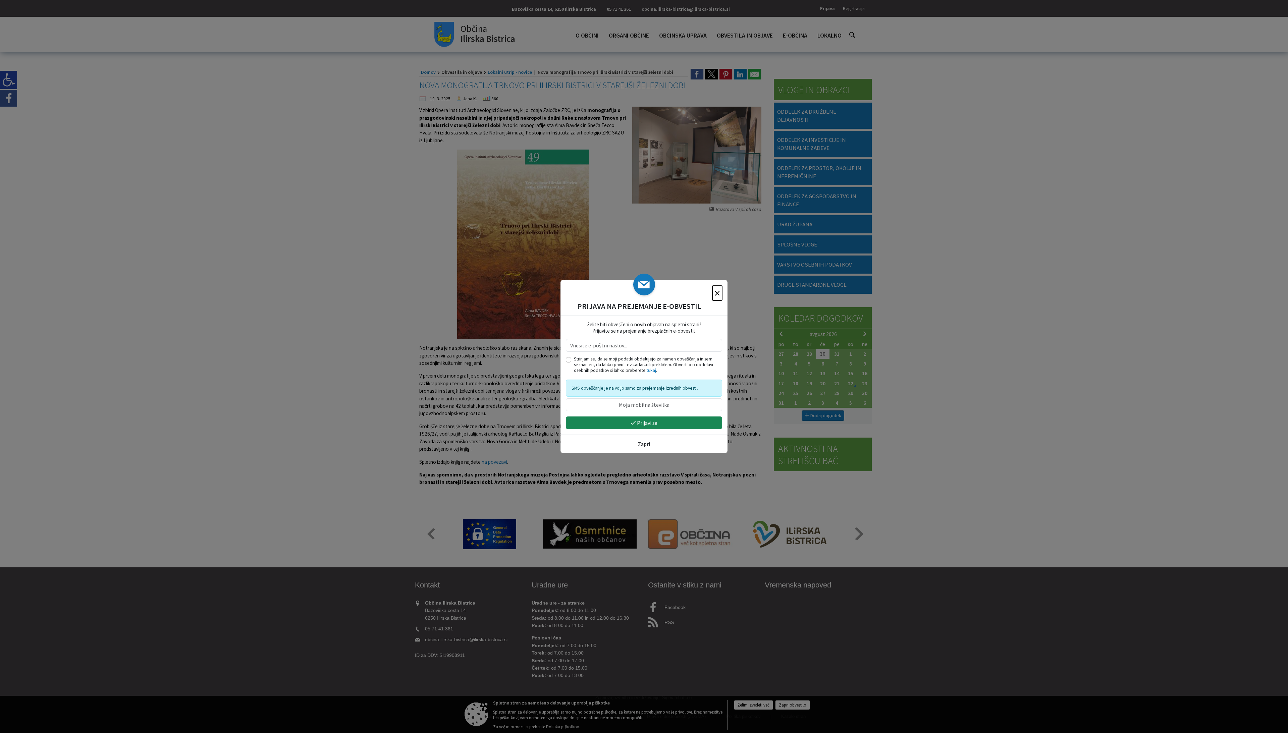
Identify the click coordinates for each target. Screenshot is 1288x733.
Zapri (644, 444)
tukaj (651, 370)
